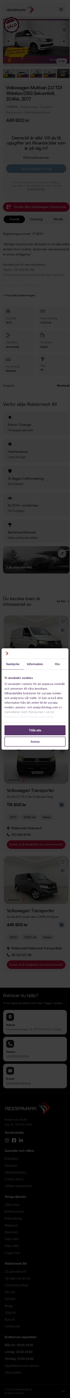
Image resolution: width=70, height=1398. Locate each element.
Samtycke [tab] (12, 664)
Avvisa (35, 741)
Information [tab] (35, 664)
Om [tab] (57, 664)
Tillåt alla (35, 730)
